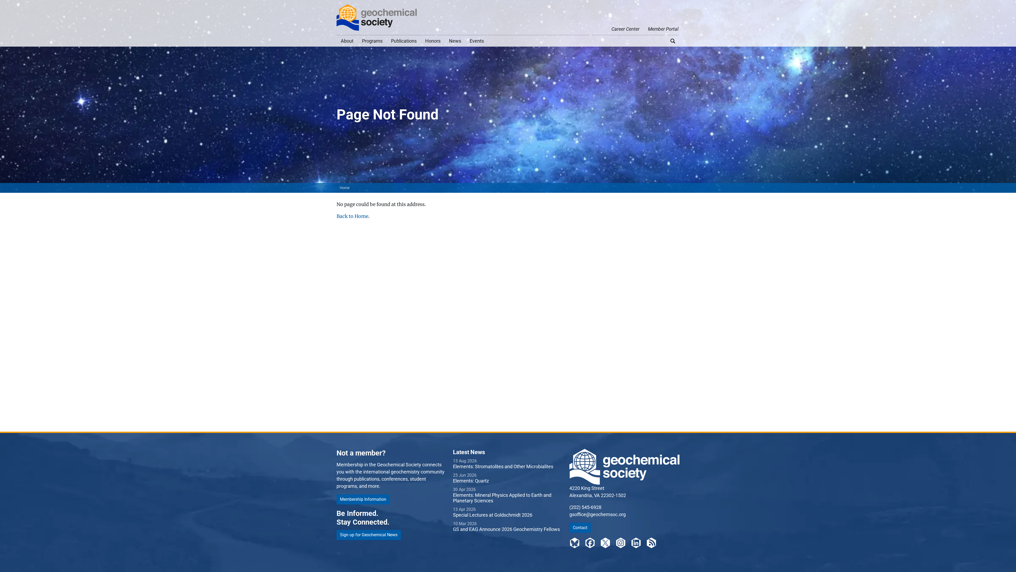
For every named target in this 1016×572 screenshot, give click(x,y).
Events (477, 41)
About (347, 41)
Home (345, 188)
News (455, 41)
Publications (404, 41)
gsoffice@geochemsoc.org (597, 514)
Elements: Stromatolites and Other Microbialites (503, 466)
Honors (433, 41)
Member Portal (663, 29)
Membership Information (363, 499)
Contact (580, 527)
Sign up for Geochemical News (368, 534)
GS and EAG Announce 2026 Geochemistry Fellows (506, 529)
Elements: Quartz (471, 481)
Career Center (625, 29)
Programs (372, 41)
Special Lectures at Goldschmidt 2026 (492, 515)
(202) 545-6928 (585, 507)
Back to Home (352, 216)
